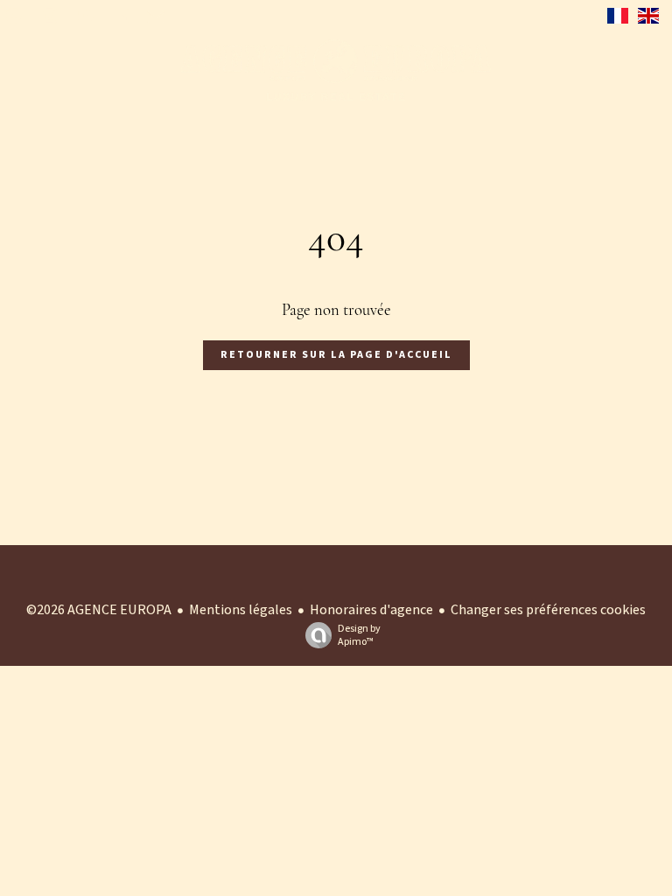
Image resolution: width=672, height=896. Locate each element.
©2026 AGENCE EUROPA (99, 610)
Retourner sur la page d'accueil (336, 354)
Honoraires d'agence (371, 610)
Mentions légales (240, 610)
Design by (359, 634)
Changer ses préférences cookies (548, 610)
